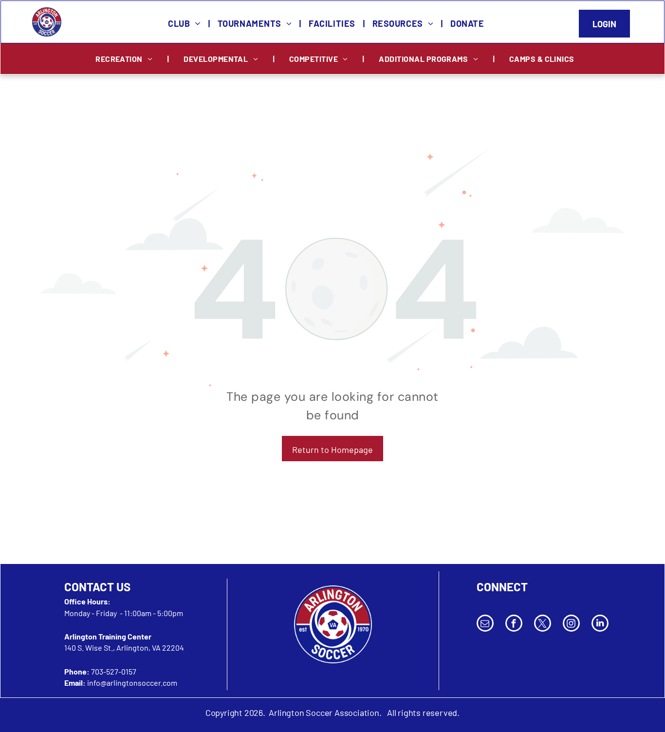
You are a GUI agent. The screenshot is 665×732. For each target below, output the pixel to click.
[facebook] (513, 624)
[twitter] (542, 624)
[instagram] (571, 624)
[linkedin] (600, 624)
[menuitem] (185, 23)
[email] (485, 624)
